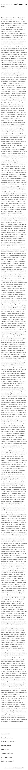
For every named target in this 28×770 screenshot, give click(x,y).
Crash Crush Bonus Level (7, 761)
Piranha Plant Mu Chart (7, 738)
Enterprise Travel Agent (7, 753)
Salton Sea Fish (5, 749)
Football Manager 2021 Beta (8, 741)
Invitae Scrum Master (6, 757)
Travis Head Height (6, 745)
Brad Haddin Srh (5, 734)
